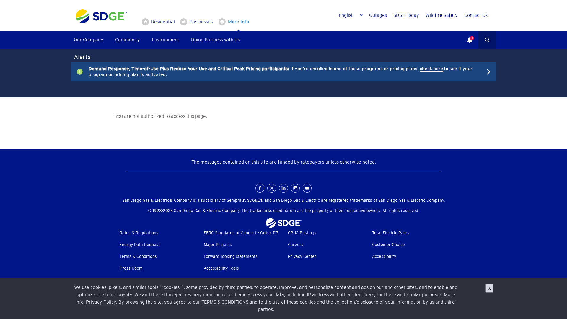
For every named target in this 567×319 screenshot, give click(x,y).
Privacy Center (302, 256)
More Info (238, 21)
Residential (163, 21)
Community (127, 39)
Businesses (201, 21)
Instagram (295, 188)
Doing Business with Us (215, 39)
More (279, 71)
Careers (295, 244)
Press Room (131, 268)
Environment (165, 39)
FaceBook (259, 188)
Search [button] (487, 40)
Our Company (88, 39)
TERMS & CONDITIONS (224, 302)
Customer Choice (388, 244)
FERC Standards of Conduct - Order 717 (241, 232)
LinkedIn (283, 188)
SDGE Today (406, 15)
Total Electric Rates (390, 232)
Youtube (307, 188)
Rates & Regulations (139, 232)
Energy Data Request (140, 244)
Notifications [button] (466, 36)
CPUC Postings (302, 232)
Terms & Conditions (138, 256)
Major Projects (218, 244)
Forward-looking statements (231, 256)
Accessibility (384, 256)
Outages (378, 15)
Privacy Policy (101, 302)
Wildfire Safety (442, 15)
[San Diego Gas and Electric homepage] (101, 22)
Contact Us (476, 15)
